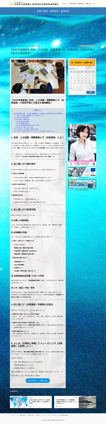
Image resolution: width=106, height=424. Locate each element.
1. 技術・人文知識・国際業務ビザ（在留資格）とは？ (29, 115)
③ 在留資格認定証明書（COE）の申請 (27, 125)
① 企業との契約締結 (22, 121)
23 (93, 80)
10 (71, 78)
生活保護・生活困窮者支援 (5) (79, 121)
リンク (44, 415)
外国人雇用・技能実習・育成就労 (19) (81, 109)
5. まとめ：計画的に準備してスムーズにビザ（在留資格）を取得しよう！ (34, 131)
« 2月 (70, 88)
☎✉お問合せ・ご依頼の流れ (38, 380)
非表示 (39, 110)
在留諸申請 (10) (75, 106)
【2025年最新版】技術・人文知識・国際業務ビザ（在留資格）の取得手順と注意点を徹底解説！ (37, 113)
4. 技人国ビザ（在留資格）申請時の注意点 (26, 129)
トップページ (14, 415)
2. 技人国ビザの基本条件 (21, 117)
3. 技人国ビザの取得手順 (21, 119)
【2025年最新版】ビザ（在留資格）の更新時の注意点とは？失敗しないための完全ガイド (66, 401)
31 (71, 85)
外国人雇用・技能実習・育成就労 (87, 45)
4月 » (93, 88)
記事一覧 (38, 415)
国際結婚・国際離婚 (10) (78, 103)
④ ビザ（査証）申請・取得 (24, 127)
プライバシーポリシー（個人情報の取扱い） (59, 415)
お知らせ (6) (74, 100)
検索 (90, 92)
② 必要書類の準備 (22, 123)
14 (85, 78)
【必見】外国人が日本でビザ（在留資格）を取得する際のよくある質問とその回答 (39, 401)
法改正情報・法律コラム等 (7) (79, 118)
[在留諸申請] (18, 401)
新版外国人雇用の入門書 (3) (82, 112)
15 (89, 78)
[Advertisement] (53, 29)
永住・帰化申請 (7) (76, 115)
